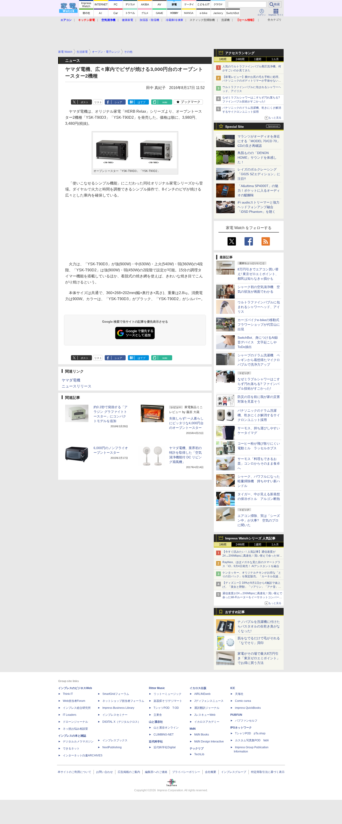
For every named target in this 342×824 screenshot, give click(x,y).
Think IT (68, 694)
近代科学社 (156, 741)
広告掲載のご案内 (129, 772)
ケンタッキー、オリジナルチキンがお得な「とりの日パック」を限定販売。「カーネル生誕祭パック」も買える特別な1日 (251, 576)
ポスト (84, 102)
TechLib (199, 754)
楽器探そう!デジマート (168, 701)
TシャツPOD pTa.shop (250, 733)
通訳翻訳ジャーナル (206, 707)
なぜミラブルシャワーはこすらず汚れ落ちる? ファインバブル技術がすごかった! (259, 383)
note (164, 102)
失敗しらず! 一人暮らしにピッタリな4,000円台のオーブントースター (186, 423)
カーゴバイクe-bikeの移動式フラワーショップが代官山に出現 (259, 324)
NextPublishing (112, 747)
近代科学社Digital (165, 747)
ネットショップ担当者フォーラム (123, 701)
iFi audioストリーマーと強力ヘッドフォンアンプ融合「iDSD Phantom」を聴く (258, 206)
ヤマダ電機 (71, 380)
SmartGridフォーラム (115, 694)
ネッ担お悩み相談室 (75, 728)
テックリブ (197, 748)
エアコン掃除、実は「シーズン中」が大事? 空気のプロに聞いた (259, 520)
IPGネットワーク (241, 727)
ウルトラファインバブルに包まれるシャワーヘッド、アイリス (259, 306)
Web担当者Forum (74, 701)
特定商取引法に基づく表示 (268, 772)
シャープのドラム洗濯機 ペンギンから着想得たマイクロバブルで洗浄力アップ (259, 359)
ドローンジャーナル (75, 721)
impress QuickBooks (248, 707)
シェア (118, 102)
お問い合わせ (104, 772)
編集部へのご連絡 (156, 772)
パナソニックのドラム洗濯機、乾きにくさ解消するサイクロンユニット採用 (259, 415)
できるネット (71, 748)
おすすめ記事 (235, 612)
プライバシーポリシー (186, 772)
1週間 (257, 59)
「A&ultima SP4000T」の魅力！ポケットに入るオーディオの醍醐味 (259, 190)
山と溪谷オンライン (166, 727)
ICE (232, 688)
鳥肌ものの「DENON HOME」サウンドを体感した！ (257, 157)
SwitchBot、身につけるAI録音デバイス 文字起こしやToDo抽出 (258, 342)
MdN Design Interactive (209, 741)
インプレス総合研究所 (77, 707)
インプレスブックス (114, 740)
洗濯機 (225, 20)
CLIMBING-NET (164, 734)
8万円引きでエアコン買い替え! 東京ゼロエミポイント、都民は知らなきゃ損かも (258, 273)
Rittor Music (157, 688)
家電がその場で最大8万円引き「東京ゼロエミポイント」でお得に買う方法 (259, 658)
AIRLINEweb (202, 694)
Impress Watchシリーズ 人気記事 (250, 538)
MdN (193, 728)
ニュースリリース (76, 386)
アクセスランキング (240, 53)
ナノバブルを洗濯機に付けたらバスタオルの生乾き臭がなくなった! (259, 626)
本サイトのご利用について (74, 772)
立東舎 (158, 714)
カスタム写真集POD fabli (252, 740)
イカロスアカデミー (206, 721)
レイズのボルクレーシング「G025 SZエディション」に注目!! (259, 174)
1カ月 (275, 59)
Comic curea (243, 701)
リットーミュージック (167, 694)
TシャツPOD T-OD (166, 707)
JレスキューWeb (204, 714)
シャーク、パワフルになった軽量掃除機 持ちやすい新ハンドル (259, 481)
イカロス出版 (198, 688)
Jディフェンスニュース (209, 701)
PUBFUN (236, 714)
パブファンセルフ (246, 720)
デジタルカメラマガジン (78, 741)
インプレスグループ (233, 772)
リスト (98, 102)
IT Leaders (69, 714)
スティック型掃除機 (202, 20)
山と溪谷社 (156, 721)
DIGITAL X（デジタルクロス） (121, 721)
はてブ (141, 102)
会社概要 (210, 772)
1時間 (222, 59)
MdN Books (201, 734)
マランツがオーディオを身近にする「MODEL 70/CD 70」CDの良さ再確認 (259, 141)
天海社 (239, 694)
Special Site (234, 126)
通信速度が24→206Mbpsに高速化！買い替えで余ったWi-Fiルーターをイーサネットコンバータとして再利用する (252, 597)
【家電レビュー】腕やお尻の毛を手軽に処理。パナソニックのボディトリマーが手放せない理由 (251, 80)
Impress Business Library (118, 707)
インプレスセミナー (114, 714)
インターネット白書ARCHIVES (82, 755)
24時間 (240, 59)
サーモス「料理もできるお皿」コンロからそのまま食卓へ (259, 463)
